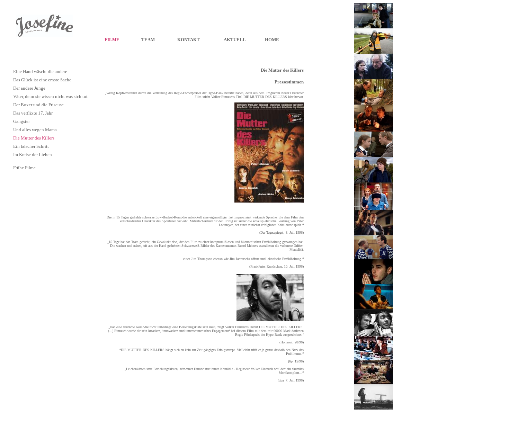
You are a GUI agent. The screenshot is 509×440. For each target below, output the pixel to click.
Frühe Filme (24, 167)
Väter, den (22, 96)
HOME (272, 39)
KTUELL (236, 39)
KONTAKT (188, 39)
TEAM (148, 39)
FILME (112, 39)
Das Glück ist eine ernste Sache (42, 79)
